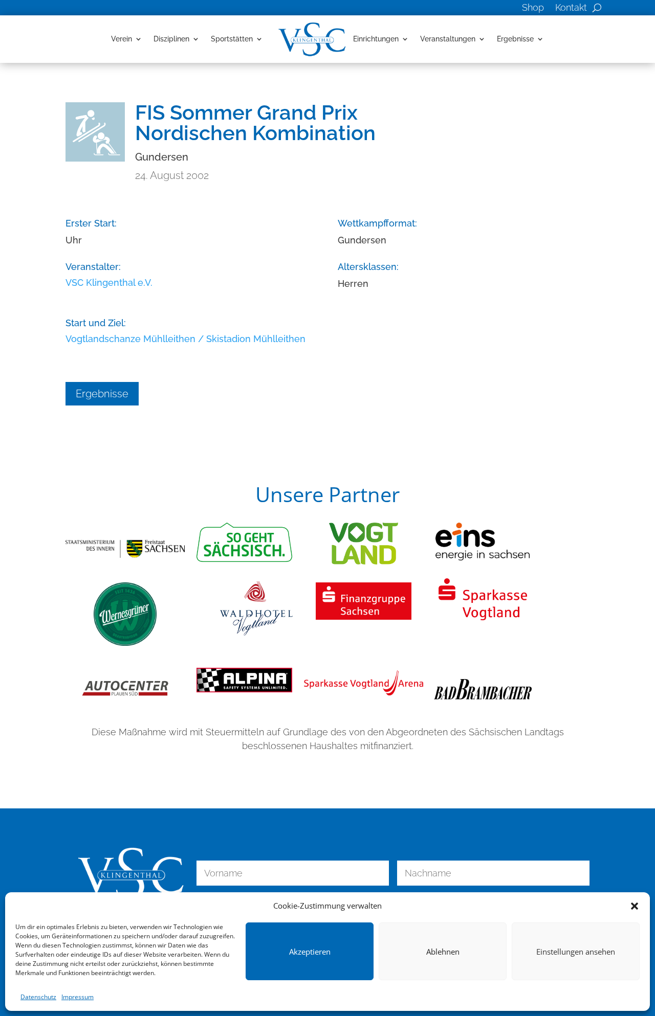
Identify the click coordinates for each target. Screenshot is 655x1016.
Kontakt (571, 8)
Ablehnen (443, 951)
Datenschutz (38, 996)
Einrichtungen (376, 39)
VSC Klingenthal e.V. (109, 282)
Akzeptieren (310, 951)
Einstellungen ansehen (575, 951)
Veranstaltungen (447, 39)
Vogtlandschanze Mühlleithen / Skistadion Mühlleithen (185, 338)
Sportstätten (232, 39)
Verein (121, 39)
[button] (634, 906)
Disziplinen (171, 39)
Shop (533, 8)
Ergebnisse (515, 39)
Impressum (77, 996)
